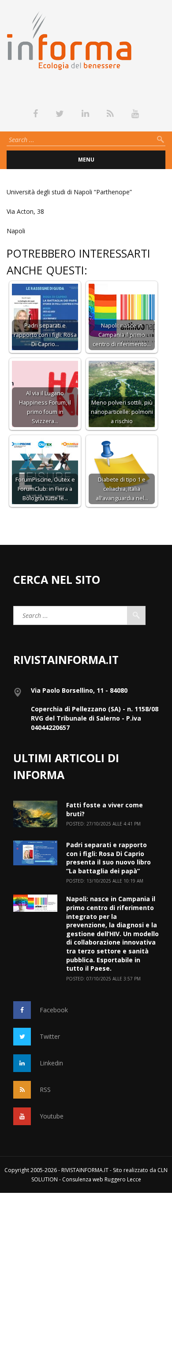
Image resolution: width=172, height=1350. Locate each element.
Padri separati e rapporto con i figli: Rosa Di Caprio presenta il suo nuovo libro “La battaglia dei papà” (108, 858)
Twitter (50, 1036)
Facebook (54, 1010)
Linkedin (51, 1063)
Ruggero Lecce (123, 1179)
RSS (45, 1089)
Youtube (52, 1116)
